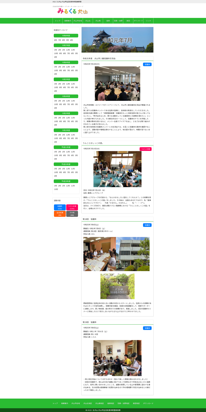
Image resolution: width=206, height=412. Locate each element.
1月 (63, 49)
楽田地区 (136, 403)
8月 (55, 40)
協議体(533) (59, 207)
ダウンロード (138, 21)
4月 (71, 40)
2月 (59, 49)
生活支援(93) (60, 213)
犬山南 (98, 20)
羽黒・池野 (118, 20)
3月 (55, 49)
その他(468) (72, 213)
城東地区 (110, 403)
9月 (60, 53)
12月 (68, 49)
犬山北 (87, 20)
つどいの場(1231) (72, 207)
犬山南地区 (99, 403)
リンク (148, 20)
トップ (57, 20)
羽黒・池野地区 (123, 403)
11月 (73, 49)
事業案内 (67, 20)
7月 (59, 40)
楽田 (128, 20)
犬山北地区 (87, 403)
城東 (108, 20)
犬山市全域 (77, 20)
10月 (56, 53)
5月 (67, 40)
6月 (63, 40)
